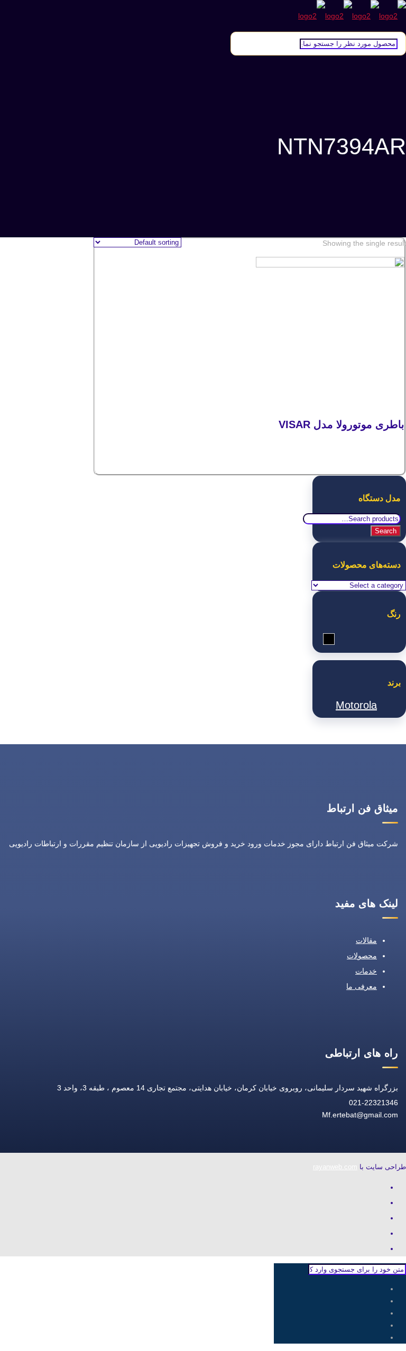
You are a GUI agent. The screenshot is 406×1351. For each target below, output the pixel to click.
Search (385, 531)
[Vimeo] (380, 1233)
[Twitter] (380, 1218)
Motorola (356, 705)
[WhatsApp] (380, 1187)
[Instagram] (380, 1249)
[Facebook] (380, 1203)
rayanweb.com (335, 1167)
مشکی (323, 639)
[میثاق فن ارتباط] (352, 16)
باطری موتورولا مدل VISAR (341, 424)
